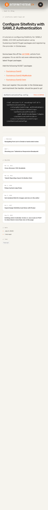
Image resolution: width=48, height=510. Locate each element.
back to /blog (8, 11)
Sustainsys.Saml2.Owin (16, 80)
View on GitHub (38, 95)
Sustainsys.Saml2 (13, 71)
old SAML (26, 54)
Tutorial (6, 242)
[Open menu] (40, 4)
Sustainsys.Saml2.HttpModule (18, 75)
